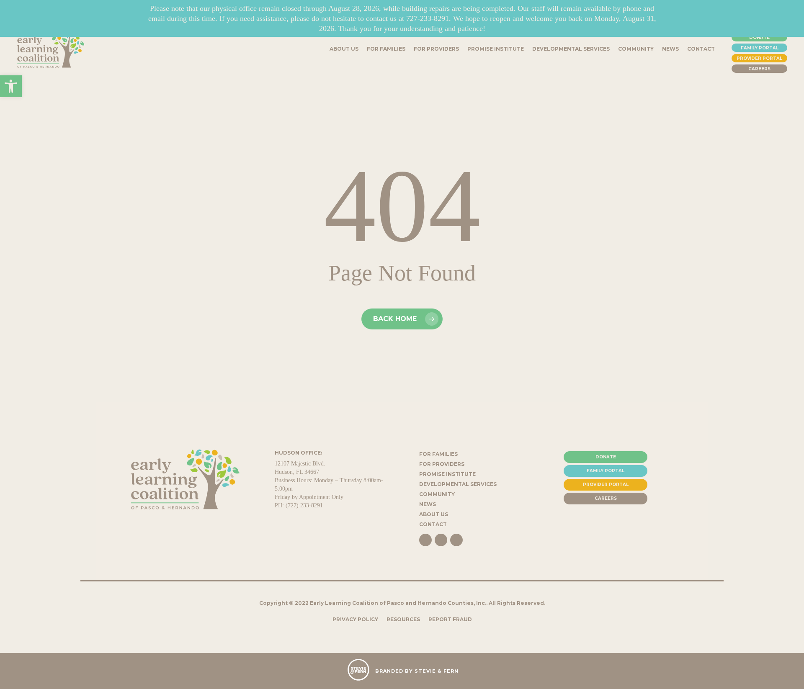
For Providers (441, 464)
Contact (433, 524)
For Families (438, 454)
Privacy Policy (355, 619)
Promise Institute (447, 474)
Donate (759, 37)
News (427, 504)
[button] (11, 86)
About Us (433, 514)
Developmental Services (458, 484)
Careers (759, 69)
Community (437, 494)
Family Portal (759, 48)
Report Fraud (450, 619)
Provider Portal (759, 58)
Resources (403, 619)
